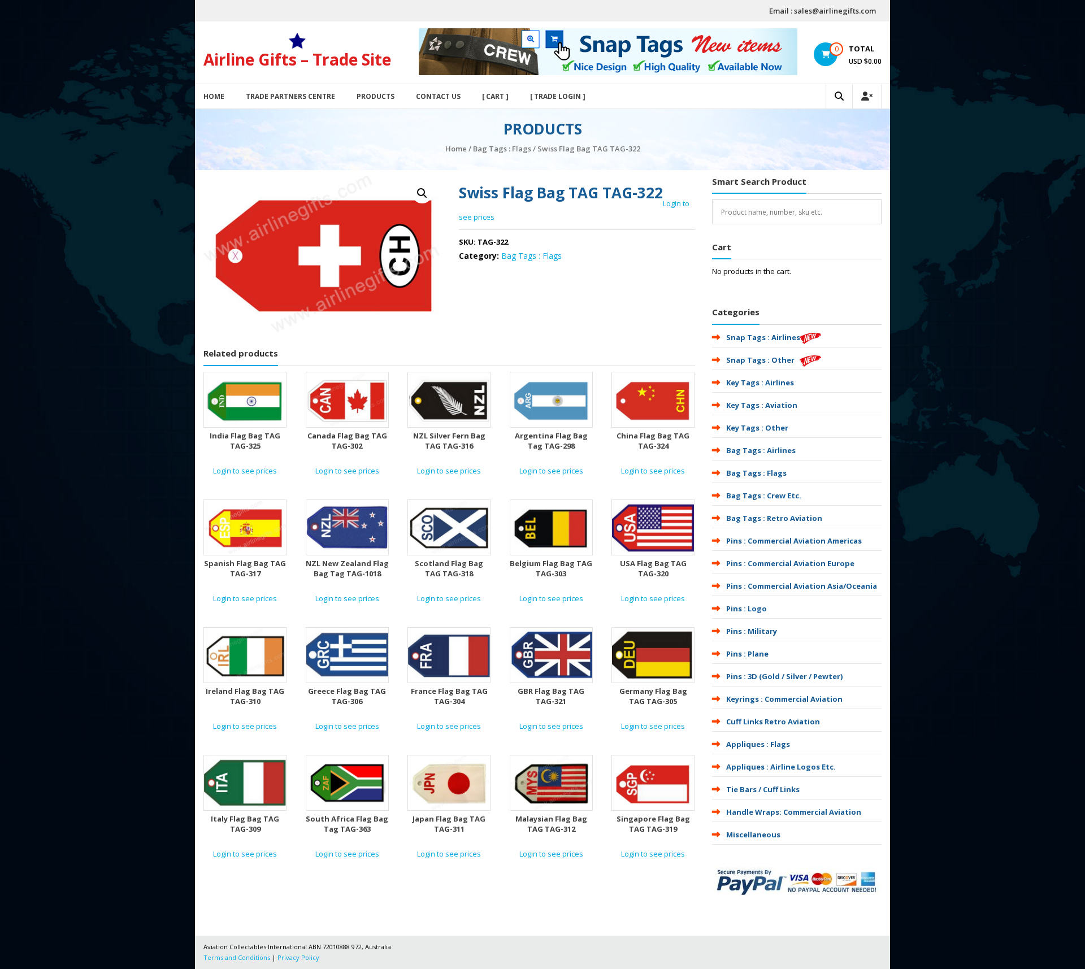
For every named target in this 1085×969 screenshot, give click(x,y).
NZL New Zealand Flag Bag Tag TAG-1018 (347, 568)
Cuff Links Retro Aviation (773, 721)
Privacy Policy (298, 957)
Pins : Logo (746, 608)
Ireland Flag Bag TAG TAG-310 (245, 696)
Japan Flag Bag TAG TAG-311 (449, 824)
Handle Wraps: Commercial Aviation (793, 812)
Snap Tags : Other (760, 360)
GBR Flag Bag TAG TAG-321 (551, 696)
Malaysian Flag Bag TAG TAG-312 (551, 824)
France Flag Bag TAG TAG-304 (449, 696)
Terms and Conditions (236, 957)
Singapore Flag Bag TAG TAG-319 (653, 824)
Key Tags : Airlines (760, 382)
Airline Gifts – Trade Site (297, 59)
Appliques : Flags (758, 744)
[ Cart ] (495, 96)
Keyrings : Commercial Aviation (784, 699)
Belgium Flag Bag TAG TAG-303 (551, 568)
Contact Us (438, 96)
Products (375, 96)
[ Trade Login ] (557, 96)
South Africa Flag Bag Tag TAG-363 (347, 824)
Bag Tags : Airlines (761, 450)
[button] (422, 193)
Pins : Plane (747, 654)
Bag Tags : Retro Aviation (774, 518)
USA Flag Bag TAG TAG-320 (653, 568)
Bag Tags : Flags (502, 149)
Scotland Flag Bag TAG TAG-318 (449, 568)
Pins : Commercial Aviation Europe (790, 563)
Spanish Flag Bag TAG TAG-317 (245, 568)
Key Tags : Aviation (761, 405)
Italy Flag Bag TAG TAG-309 (245, 824)
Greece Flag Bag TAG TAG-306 (347, 696)
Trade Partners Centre (290, 96)
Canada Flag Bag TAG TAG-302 (347, 441)
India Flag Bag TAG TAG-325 (245, 441)
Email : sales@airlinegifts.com (822, 11)
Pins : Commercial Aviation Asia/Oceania (801, 586)
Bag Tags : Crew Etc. (763, 495)
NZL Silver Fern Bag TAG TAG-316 (449, 441)
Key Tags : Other (757, 428)
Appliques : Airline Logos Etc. (781, 767)
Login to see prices (245, 471)
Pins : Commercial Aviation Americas (794, 541)
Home (213, 96)
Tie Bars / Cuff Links (763, 789)
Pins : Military (751, 631)
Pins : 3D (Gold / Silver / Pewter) (784, 676)
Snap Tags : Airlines (763, 337)
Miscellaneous (753, 834)
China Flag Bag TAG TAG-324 (653, 441)
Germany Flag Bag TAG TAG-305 (653, 696)
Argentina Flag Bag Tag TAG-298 (551, 441)
